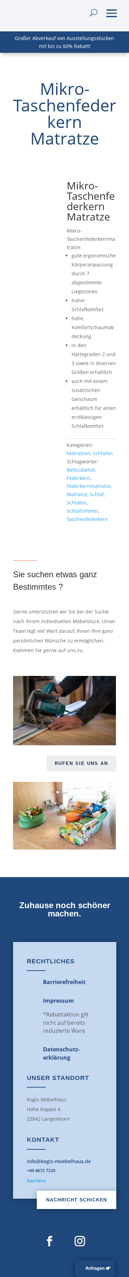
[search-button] (93, 12)
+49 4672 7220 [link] (41, 1170)
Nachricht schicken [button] (76, 1199)
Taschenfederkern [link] (87, 519)
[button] (111, 12)
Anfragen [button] (95, 1268)
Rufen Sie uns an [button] (81, 763)
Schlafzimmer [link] (82, 511)
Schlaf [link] (97, 494)
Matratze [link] (77, 494)
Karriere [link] (36, 1180)
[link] (38, 205)
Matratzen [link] (78, 453)
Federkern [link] (78, 478)
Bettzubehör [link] (81, 469)
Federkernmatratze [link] (89, 486)
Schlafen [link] (103, 453)
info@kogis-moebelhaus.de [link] (59, 1161)
